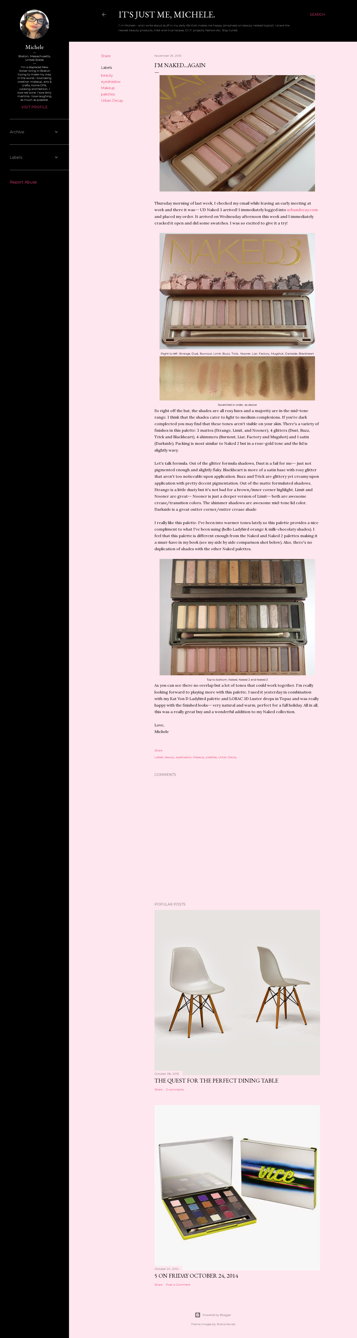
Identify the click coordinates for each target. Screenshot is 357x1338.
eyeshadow (110, 82)
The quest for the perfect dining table (216, 1080)
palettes (108, 94)
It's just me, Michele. (167, 14)
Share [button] (106, 56)
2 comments (175, 1089)
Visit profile (34, 107)
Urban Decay (112, 100)
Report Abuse (23, 182)
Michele (34, 47)
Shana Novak (226, 1324)
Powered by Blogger (217, 1315)
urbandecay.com (302, 209)
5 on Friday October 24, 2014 (196, 1275)
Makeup (108, 88)
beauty (107, 75)
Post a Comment (178, 1284)
